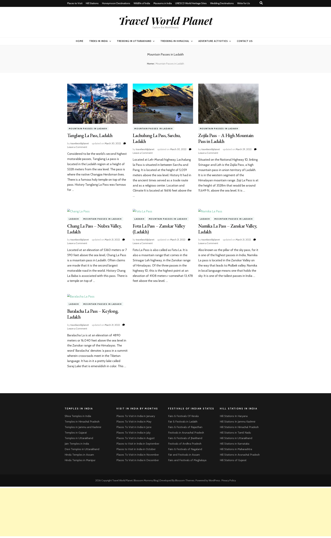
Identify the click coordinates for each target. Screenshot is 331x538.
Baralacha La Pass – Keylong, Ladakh (92, 314)
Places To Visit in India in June (134, 427)
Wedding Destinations (222, 3)
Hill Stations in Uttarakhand (236, 438)
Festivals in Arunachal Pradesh (186, 432)
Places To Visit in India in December (137, 460)
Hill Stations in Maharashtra (236, 449)
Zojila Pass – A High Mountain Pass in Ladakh (226, 138)
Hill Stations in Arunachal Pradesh (240, 454)
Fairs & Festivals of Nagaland (185, 449)
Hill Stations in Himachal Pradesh (239, 427)
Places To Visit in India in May (133, 421)
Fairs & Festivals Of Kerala (183, 416)
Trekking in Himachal (175, 41)
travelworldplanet (79, 143)
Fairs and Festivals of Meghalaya (187, 460)
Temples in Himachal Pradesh (82, 421)
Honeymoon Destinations (116, 3)
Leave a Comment (77, 147)
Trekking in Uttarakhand (134, 41)
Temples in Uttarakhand (79, 438)
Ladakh (74, 219)
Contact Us (245, 41)
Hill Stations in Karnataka (234, 443)
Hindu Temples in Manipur (80, 460)
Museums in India (162, 3)
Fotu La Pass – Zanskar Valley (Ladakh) (159, 229)
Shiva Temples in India (78, 416)
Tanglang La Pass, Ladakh (89, 135)
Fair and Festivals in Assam (184, 454)
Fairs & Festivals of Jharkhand (185, 438)
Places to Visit (74, 3)
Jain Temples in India (77, 443)
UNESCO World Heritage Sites (191, 3)
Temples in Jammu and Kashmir (83, 427)
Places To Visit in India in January (135, 416)
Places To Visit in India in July (133, 432)
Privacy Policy (229, 480)
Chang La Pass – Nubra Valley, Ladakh (94, 229)
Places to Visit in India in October (136, 449)
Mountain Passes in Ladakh (88, 128)
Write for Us (243, 3)
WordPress (214, 480)
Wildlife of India (142, 3)
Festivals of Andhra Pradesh (184, 443)
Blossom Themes (184, 480)
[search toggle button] (261, 3)
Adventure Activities (213, 41)
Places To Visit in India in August (135, 438)
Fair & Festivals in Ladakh (182, 421)
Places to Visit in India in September (137, 443)
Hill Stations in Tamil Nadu (235, 432)
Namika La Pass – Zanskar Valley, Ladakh (227, 229)
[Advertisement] (103, 512)
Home (79, 41)
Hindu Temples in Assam (79, 454)
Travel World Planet (166, 20)
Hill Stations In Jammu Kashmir (237, 421)
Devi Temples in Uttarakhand (82, 449)
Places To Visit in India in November (137, 454)
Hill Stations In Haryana (234, 416)
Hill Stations (92, 3)
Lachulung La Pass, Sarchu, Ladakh (157, 138)
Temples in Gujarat (76, 432)
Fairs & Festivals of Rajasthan (185, 427)
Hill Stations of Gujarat (233, 460)
